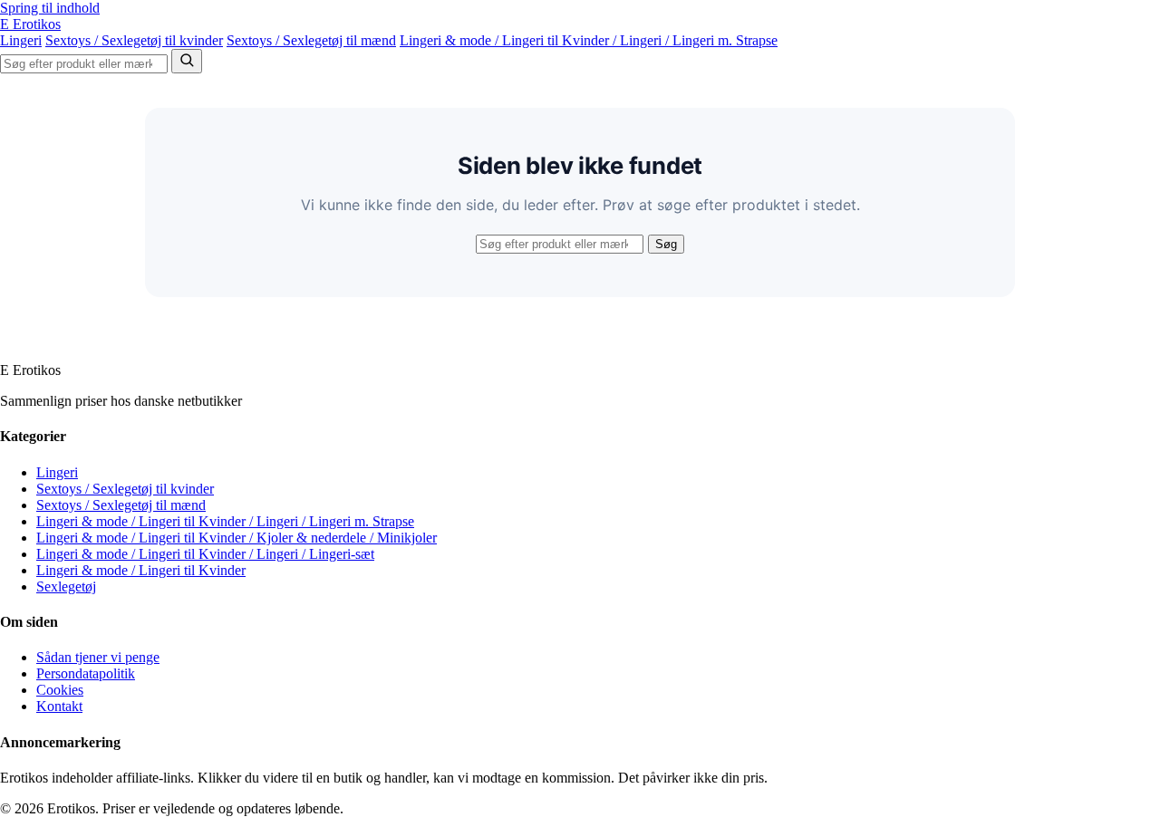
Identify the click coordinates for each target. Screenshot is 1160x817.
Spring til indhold (50, 7)
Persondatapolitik (85, 673)
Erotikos (30, 24)
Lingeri (21, 40)
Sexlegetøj (66, 586)
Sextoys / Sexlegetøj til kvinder (134, 40)
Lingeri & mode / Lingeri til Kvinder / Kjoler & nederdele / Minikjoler (236, 537)
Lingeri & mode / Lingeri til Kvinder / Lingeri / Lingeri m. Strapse (589, 40)
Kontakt (59, 706)
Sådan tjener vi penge (98, 657)
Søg (666, 244)
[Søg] (186, 61)
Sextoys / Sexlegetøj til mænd (311, 40)
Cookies (59, 689)
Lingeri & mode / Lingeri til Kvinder (141, 570)
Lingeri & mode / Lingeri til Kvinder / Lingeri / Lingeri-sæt (205, 554)
